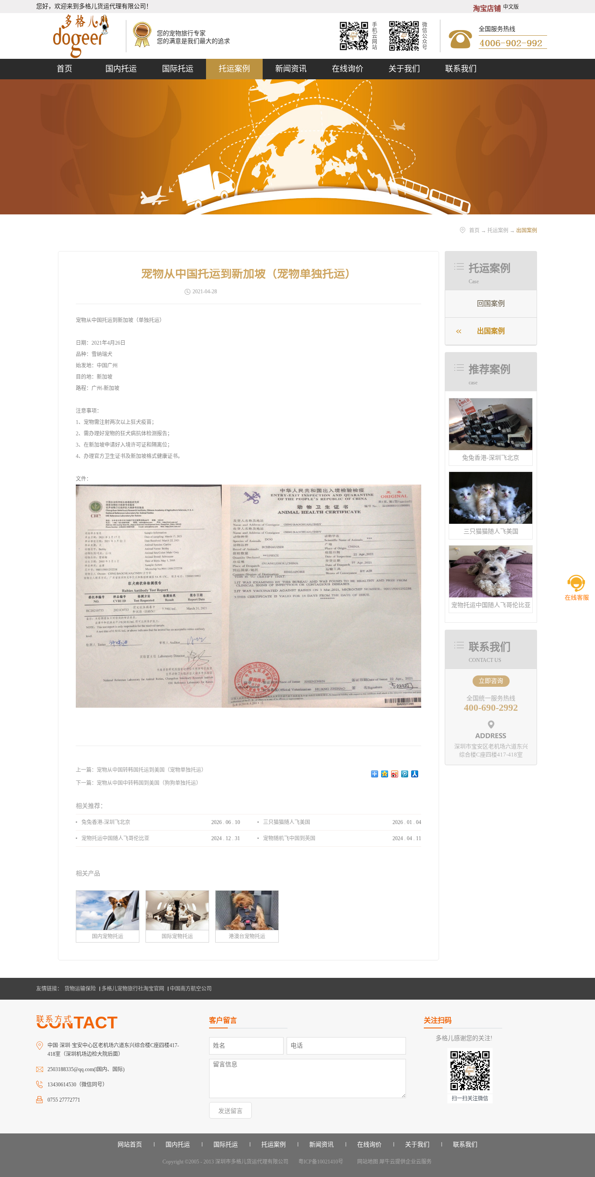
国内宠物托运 (107, 936)
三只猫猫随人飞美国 (490, 531)
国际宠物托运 (177, 936)
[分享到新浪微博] (395, 773)
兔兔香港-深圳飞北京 (490, 458)
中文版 (511, 7)
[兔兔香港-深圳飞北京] (490, 402)
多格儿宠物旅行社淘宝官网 (132, 989)
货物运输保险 (80, 989)
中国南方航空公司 (191, 989)
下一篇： (138, 783)
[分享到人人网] (415, 773)
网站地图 (366, 1162)
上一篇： (141, 770)
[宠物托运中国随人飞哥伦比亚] (490, 549)
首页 (64, 68)
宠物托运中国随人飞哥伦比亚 (491, 605)
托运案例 (497, 230)
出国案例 (526, 230)
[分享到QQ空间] (385, 773)
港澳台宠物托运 (247, 936)
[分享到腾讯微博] (405, 773)
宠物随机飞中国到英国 (289, 838)
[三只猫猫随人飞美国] (490, 475)
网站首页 (130, 1144)
